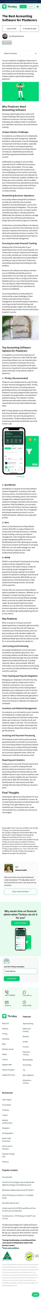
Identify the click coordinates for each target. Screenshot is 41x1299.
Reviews (5, 1028)
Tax (24, 1070)
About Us (5, 1023)
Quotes (25, 1041)
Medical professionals (7, 1121)
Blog (3, 1044)
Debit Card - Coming (27, 1030)
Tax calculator (7, 1177)
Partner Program (8, 1070)
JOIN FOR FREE (20, 923)
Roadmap (5, 1039)
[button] (38, 6)
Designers (6, 1128)
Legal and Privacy (8, 1075)
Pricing (4, 1034)
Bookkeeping (27, 1060)
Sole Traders (6, 1100)
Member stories (8, 1049)
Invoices (26, 1047)
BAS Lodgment (28, 1075)
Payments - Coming (27, 1053)
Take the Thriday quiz (8, 1155)
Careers (5, 1059)
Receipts (26, 1036)
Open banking (28, 1023)
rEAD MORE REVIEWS (20, 891)
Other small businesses (6, 1139)
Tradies (5, 1115)
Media (4, 1054)
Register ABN (7, 1064)
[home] (9, 6)
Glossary (5, 1162)
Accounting (27, 1065)
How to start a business (7, 1147)
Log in (31, 6)
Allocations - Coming (27, 1081)
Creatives (5, 1110)
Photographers (7, 1133)
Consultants (6, 1105)
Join (23, 6)
